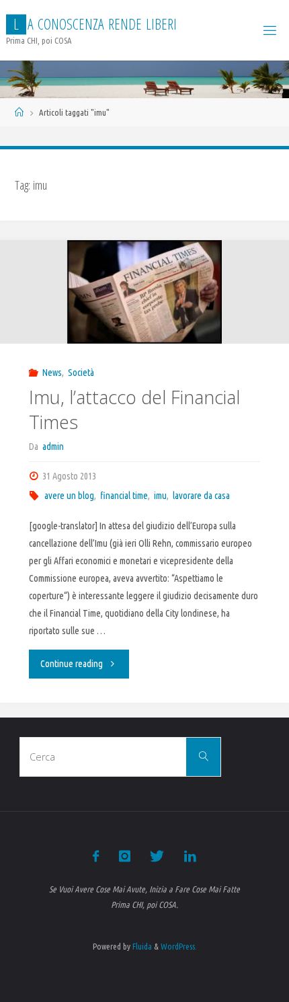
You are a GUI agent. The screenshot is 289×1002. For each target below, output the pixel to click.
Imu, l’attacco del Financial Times (134, 410)
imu (160, 495)
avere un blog (69, 495)
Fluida (141, 946)
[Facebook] (96, 856)
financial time (124, 495)
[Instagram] (124, 856)
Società (81, 372)
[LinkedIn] (189, 856)
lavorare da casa (201, 495)
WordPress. (179, 946)
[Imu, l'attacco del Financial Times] (144, 292)
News (52, 372)
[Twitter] (157, 856)
